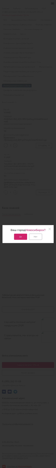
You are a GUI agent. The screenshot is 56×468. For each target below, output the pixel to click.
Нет (35, 236)
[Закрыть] (50, 229)
